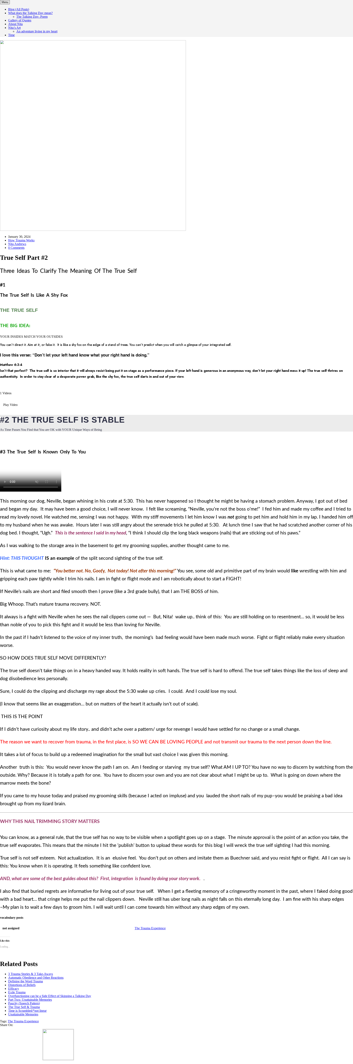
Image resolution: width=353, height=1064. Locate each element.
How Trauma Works (21, 240)
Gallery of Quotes (19, 20)
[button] (176, 405)
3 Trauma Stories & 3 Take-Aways (30, 974)
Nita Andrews (17, 244)
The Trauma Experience (23, 1021)
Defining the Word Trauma (25, 981)
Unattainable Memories (23, 1014)
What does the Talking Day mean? (30, 13)
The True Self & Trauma (24, 1007)
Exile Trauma (17, 992)
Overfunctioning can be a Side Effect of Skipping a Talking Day (49, 996)
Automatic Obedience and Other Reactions (36, 977)
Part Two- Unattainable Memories (30, 999)
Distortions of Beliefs (22, 985)
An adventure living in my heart (36, 31)
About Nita (15, 24)
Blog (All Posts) (18, 9)
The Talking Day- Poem (32, 16)
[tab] (176, 397)
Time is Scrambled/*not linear (27, 1010)
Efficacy (13, 988)
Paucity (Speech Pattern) (24, 1003)
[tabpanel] (176, 405)
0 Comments (16, 247)
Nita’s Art (14, 27)
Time (11, 35)
